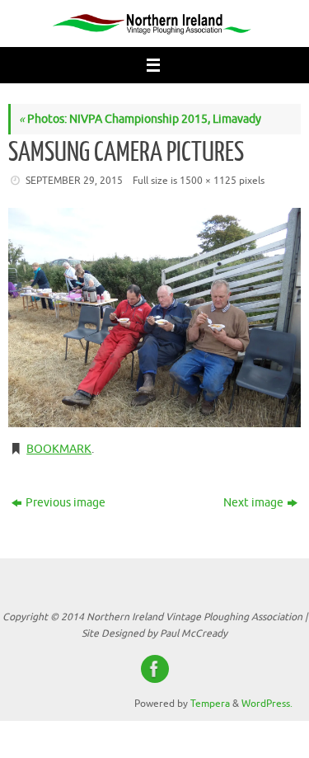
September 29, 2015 (74, 180)
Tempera (210, 703)
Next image (253, 503)
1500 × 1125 (208, 180)
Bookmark (58, 449)
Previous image (65, 503)
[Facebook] (155, 669)
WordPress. (267, 703)
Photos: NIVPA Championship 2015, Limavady (140, 119)
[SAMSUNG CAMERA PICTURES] (154, 317)
